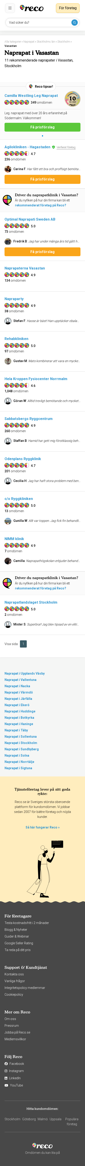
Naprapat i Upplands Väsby (25, 673)
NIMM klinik (14, 539)
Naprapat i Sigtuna (18, 768)
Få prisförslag (42, 127)
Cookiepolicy (14, 994)
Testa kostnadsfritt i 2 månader (27, 923)
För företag (68, 8)
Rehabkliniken (16, 339)
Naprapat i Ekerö (17, 705)
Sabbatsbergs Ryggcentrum (29, 419)
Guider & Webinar (17, 936)
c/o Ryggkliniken (19, 499)
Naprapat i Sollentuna (21, 736)
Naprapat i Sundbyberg (22, 749)
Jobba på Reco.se (17, 1032)
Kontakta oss (14, 974)
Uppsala (55, 1119)
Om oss (10, 1019)
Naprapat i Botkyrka (19, 717)
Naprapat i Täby (16, 730)
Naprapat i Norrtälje (19, 762)
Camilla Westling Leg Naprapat (31, 96)
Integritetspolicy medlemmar (25, 988)
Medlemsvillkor (15, 1039)
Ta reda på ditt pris (18, 950)
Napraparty (14, 299)
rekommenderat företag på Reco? (40, 205)
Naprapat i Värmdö (19, 692)
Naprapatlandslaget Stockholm (31, 602)
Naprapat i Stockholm (21, 743)
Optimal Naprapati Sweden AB (30, 219)
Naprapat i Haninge (19, 724)
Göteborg (29, 1119)
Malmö (43, 1119)
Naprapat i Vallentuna (20, 680)
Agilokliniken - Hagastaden (27, 147)
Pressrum (12, 1025)
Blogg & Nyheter (16, 929)
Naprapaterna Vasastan (25, 268)
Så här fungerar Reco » (43, 827)
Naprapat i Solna (17, 755)
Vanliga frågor (15, 981)
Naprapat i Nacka (17, 686)
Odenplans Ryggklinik (23, 459)
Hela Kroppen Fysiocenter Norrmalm (36, 379)
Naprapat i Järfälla (18, 699)
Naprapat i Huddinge (20, 711)
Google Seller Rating (19, 943)
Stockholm (12, 1119)
